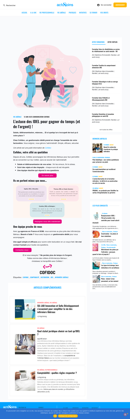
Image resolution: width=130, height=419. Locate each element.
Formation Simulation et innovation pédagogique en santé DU (103, 115)
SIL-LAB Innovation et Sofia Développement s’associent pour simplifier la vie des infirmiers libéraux (58, 309)
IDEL (52, 277)
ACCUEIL (24, 12)
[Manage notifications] (125, 414)
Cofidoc (48, 147)
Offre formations (98, 42)
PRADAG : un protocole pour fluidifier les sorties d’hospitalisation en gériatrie (105, 191)
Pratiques (72, 12)
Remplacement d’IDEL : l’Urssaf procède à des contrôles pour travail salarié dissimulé (106, 219)
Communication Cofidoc (41, 117)
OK (55, 416)
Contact (40, 407)
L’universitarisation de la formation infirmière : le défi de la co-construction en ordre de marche (105, 181)
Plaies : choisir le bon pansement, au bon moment (109, 280)
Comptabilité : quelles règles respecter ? (57, 373)
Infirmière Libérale (43, 302)
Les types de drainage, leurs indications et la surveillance (110, 266)
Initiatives (83, 12)
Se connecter (106, 4)
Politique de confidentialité (68, 416)
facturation (45, 277)
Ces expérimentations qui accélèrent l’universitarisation (104, 170)
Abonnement (120, 5)
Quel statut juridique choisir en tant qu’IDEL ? (58, 332)
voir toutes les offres (106, 130)
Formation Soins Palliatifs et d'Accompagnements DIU (101, 99)
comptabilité (34, 277)
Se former (93, 12)
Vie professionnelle (46, 12)
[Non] (127, 414)
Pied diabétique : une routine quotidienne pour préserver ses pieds (106, 160)
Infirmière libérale (61, 277)
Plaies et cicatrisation (98, 157)
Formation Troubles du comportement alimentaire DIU (103, 66)
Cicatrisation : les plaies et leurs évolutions (109, 234)
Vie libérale (61, 12)
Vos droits (104, 12)
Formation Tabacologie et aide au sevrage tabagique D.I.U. (105, 82)
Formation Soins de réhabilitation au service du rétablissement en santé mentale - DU (106, 50)
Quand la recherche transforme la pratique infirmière (111, 149)
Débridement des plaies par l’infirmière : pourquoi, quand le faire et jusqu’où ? (105, 251)
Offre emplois (112, 42)
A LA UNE (33, 12)
